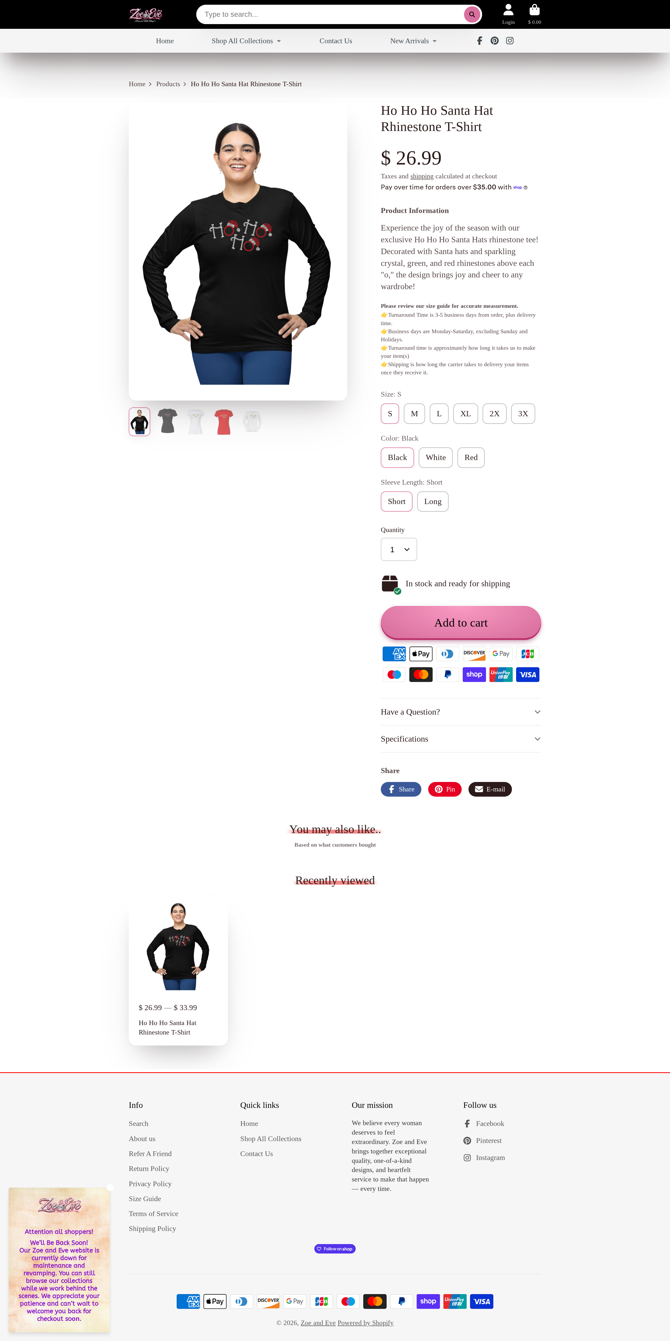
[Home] (146, 14)
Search (138, 1123)
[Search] (472, 15)
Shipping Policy (152, 1228)
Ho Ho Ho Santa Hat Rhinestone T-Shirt (178, 971)
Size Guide (145, 1199)
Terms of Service (153, 1213)
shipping (422, 176)
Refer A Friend (150, 1154)
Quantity (393, 530)
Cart (534, 14)
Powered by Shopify (366, 1323)
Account (508, 14)
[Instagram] (510, 40)
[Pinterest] (494, 40)
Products (168, 84)
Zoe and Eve (318, 1323)
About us (142, 1139)
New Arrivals (409, 41)
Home (165, 41)
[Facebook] (480, 40)
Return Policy (149, 1168)
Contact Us (336, 41)
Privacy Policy (150, 1184)
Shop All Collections (242, 41)
